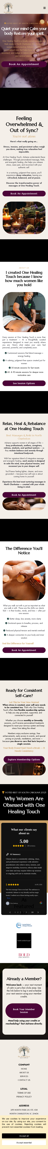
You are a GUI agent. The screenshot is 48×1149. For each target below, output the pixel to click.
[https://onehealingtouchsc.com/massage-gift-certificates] (8, 8)
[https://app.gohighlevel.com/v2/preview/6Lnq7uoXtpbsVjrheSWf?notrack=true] (24, 1052)
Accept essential (24, 1142)
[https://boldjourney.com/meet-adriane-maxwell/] (24, 955)
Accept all (24, 1136)
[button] (44, 8)
